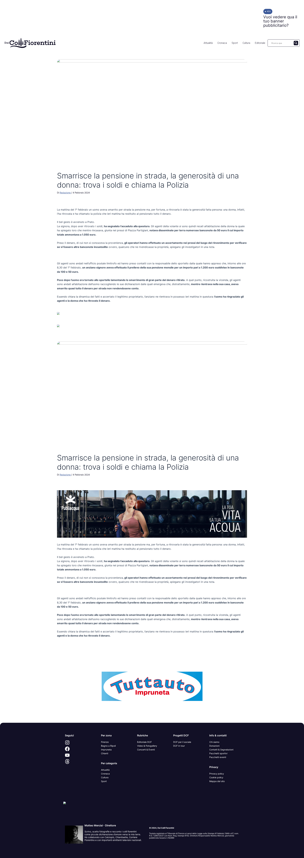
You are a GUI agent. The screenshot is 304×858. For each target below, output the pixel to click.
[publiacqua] (152, 513)
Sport (235, 42)
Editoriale (260, 42)
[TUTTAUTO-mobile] (152, 686)
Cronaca (222, 42)
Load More (152, 715)
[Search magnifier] (296, 43)
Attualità (208, 42)
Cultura (246, 42)
